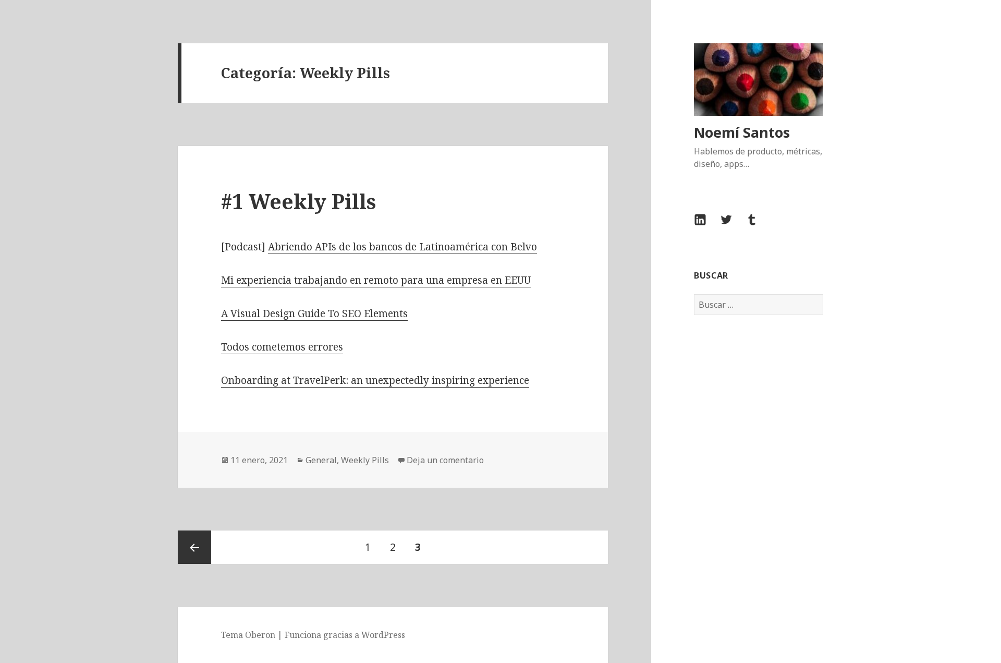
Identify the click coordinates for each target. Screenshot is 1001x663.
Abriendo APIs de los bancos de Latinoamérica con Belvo (402, 247)
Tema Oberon (248, 635)
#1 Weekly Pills (298, 201)
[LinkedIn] (706, 225)
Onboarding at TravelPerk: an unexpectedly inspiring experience (375, 380)
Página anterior (194, 547)
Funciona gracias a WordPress (345, 635)
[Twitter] (732, 225)
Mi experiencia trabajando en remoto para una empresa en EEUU (376, 280)
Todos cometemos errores (282, 347)
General (321, 460)
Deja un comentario (445, 460)
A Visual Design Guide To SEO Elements (314, 313)
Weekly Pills (365, 460)
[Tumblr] (758, 225)
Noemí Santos (742, 132)
